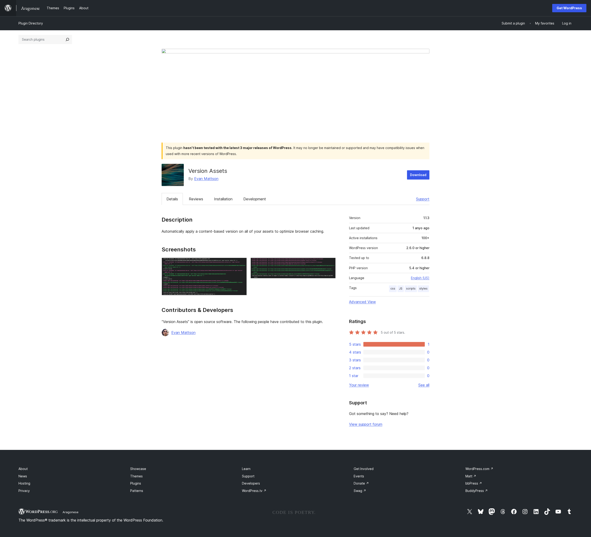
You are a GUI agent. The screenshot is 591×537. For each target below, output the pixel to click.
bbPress (473, 483)
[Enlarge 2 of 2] (329, 264)
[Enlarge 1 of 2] (240, 264)
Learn (246, 469)
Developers (251, 483)
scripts (411, 288)
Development (254, 199)
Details (172, 199)
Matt (470, 476)
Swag (360, 491)
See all (423, 385)
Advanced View (362, 301)
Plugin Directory (30, 23)
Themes (136, 476)
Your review (359, 385)
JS (400, 288)
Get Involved (364, 469)
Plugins (135, 483)
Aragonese (70, 512)
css (392, 288)
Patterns (136, 491)
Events (359, 476)
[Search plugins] (67, 39)
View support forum (365, 424)
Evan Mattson (206, 178)
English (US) (420, 278)
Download (418, 175)
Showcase (138, 469)
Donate (361, 483)
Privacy (24, 491)
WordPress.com (479, 469)
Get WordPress (569, 8)
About (23, 469)
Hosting (24, 483)
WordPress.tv (254, 491)
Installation (223, 199)
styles (423, 288)
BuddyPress (476, 491)
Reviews (196, 199)
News (22, 476)
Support (422, 199)
